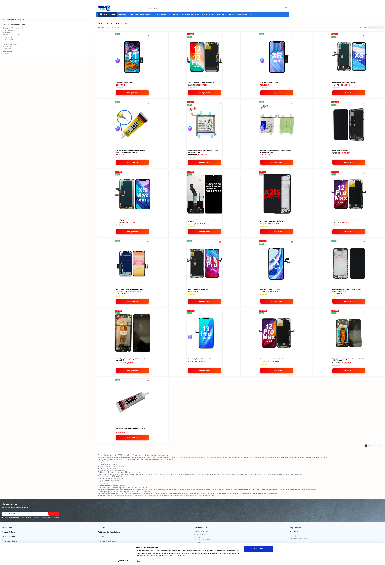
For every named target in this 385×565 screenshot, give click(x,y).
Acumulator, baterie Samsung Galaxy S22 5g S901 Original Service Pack (203, 151)
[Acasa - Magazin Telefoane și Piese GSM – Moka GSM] (108, 8)
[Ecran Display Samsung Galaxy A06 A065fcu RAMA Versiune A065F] (132, 333)
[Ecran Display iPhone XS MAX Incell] (132, 194)
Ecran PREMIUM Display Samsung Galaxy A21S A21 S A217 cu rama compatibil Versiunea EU (275, 220)
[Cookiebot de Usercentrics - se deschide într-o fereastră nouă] (123, 561)
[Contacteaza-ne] (283, 8)
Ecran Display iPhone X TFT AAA (341, 150)
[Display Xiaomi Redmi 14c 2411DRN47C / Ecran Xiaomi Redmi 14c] (204, 194)
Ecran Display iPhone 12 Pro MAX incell (271, 359)
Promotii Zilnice (201, 14)
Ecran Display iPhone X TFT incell (270, 289)
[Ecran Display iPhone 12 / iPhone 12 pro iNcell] (204, 57)
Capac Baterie (7, 37)
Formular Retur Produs (107, 541)
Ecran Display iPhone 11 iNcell (124, 82)
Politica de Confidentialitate (51, 517)
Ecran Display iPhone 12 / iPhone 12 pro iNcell (201, 82)
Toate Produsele (109, 14)
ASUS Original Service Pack (12, 35)
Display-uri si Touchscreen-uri (13, 28)
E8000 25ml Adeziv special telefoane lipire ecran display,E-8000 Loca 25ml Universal (130, 151)
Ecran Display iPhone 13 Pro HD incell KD (200, 359)
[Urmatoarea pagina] (380, 445)
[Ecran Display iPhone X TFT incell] (277, 263)
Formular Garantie (159, 14)
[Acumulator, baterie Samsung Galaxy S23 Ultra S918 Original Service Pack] (277, 125)
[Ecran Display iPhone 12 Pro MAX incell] (277, 333)
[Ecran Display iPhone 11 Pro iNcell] (204, 263)
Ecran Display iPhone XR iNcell (269, 82)
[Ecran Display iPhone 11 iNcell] (132, 57)
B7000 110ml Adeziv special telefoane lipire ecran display (130, 429)
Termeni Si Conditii (9, 532)
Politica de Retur (8, 537)
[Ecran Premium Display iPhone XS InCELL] (349, 57)
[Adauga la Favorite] (147, 35)
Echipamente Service (10, 44)
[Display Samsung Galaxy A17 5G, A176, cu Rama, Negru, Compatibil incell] (349, 263)
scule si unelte (214, 14)
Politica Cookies (8, 528)
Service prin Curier (9, 541)
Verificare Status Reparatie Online (180, 14)
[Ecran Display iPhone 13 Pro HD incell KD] (204, 333)
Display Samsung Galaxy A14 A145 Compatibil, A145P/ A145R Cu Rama (348, 359)
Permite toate (258, 549)
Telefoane (122, 14)
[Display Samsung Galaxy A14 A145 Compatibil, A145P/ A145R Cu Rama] (349, 333)
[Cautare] (236, 8)
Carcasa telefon (8, 39)
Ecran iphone (7, 49)
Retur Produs (145, 14)
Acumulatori (7, 32)
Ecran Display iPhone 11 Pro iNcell (198, 289)
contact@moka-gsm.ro (299, 538)
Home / (4, 19)
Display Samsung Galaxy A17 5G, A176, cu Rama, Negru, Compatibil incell (346, 290)
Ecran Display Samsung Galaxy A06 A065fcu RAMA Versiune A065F (131, 359)
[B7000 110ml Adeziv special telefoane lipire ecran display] (132, 402)
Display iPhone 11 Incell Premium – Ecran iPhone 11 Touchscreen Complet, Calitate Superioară (130, 290)
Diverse (5, 42)
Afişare (138, 561)
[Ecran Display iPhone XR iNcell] (277, 57)
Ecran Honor (7, 46)
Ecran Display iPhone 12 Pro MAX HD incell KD (345, 220)
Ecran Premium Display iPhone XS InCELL (344, 82)
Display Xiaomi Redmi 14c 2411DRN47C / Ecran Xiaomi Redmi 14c (204, 220)
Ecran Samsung (8, 51)
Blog (250, 14)
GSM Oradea (242, 14)
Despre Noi (102, 528)
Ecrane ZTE (7, 53)
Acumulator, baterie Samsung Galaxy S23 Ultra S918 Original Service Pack (275, 151)
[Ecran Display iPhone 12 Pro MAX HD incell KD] (349, 194)
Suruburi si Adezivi (9, 30)
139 (377, 446)
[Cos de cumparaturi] (286, 8)
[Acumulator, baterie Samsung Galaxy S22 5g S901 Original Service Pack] (204, 125)
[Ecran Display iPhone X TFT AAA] (349, 125)
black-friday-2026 (228, 14)
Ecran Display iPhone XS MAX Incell (126, 220)
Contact (101, 537)
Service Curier (133, 14)
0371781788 (296, 536)
